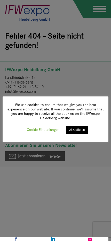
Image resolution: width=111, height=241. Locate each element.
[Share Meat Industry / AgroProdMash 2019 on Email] (90, 239)
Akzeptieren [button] (77, 130)
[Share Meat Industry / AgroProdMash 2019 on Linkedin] (52, 239)
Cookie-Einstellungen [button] (43, 130)
